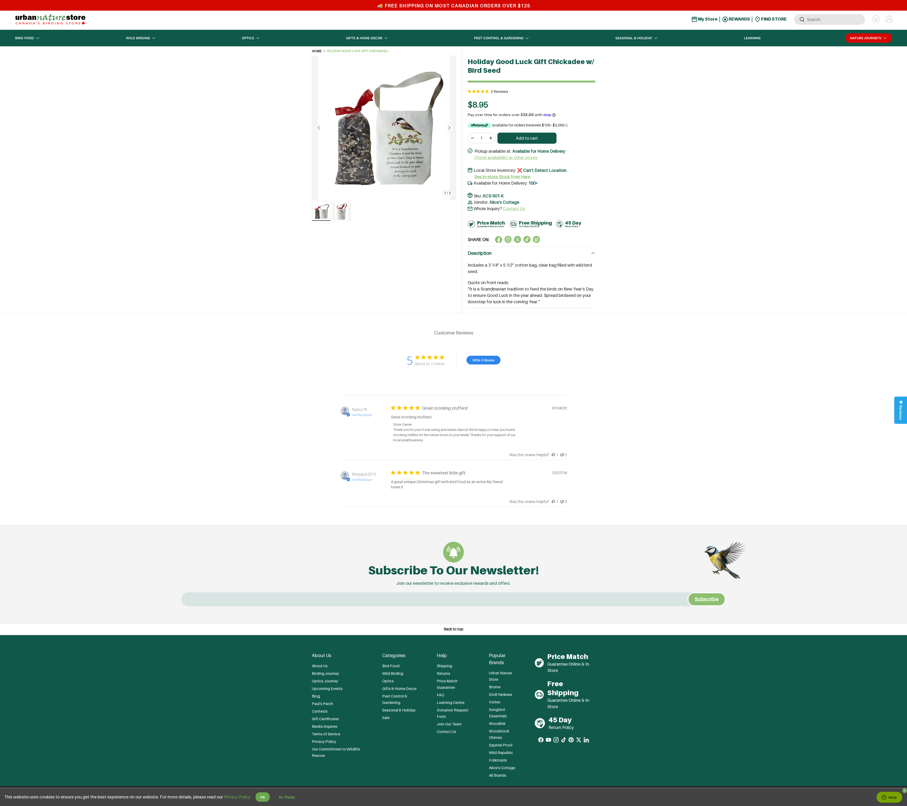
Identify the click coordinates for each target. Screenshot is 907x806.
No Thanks (287, 797)
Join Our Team (449, 723)
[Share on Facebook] (498, 239)
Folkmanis (498, 760)
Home (317, 51)
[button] (876, 19)
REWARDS (739, 19)
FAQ (440, 694)
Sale (385, 717)
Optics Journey (325, 680)
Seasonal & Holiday (633, 38)
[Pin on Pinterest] (536, 239)
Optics (248, 38)
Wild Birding (138, 38)
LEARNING (752, 38)
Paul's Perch (322, 703)
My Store (707, 19)
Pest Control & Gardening (498, 38)
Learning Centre (450, 702)
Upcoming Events (327, 688)
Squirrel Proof (501, 744)
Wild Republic (501, 752)
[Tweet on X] (508, 239)
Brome (495, 686)
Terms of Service (326, 733)
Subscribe (707, 599)
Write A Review (483, 360)
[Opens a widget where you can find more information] (889, 798)
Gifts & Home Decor (364, 38)
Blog (316, 695)
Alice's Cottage (504, 202)
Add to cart (527, 138)
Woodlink (497, 723)
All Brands (497, 775)
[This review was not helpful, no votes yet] (562, 454)
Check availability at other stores (505, 157)
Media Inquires (324, 726)
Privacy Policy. (237, 796)
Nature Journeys (865, 38)
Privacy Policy (324, 741)
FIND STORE (773, 19)
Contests (320, 711)
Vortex (494, 701)
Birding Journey (325, 673)
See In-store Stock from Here (502, 176)
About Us (320, 665)
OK (262, 797)
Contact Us (514, 208)
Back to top (453, 629)
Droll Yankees (500, 694)
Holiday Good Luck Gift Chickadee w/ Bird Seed (358, 51)
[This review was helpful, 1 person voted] (553, 454)
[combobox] (829, 19)
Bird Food (24, 38)
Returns (443, 673)
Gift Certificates (325, 718)
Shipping (444, 665)
